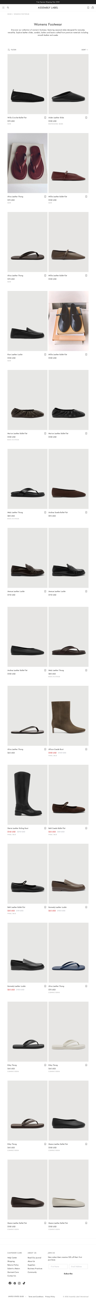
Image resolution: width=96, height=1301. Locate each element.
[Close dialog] (89, 626)
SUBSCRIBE (46, 671)
